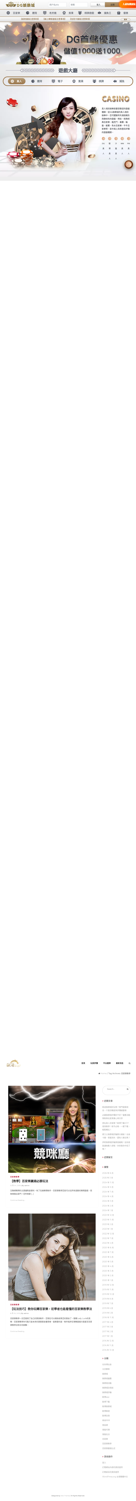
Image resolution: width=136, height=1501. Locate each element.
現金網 (105, 1425)
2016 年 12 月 (108, 1341)
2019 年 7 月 (107, 1303)
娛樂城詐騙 (107, 1392)
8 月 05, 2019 (15, 1313)
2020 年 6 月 (107, 1257)
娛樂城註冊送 (107, 1388)
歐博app (105, 1397)
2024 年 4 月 (107, 1196)
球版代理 (106, 1429)
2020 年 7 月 (108, 1252)
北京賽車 (106, 1369)
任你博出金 (107, 1364)
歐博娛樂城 (107, 1406)
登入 (104, 1462)
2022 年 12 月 (108, 1234)
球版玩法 (106, 1434)
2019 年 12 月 (108, 1285)
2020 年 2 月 (107, 1275)
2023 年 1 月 (107, 1229)
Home (104, 1073)
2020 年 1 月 (107, 1280)
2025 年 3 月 (107, 1178)
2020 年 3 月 (107, 1271)
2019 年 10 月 (108, 1294)
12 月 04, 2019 (15, 1185)
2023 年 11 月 (108, 1219)
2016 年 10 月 (108, 1350)
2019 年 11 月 (108, 1289)
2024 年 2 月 (107, 1206)
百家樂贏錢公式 (108, 1448)
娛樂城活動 (107, 1383)
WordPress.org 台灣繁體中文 (115, 1476)
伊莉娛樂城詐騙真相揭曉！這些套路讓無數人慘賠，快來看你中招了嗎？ (116, 1145)
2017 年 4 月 (107, 1322)
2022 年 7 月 (107, 1238)
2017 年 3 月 (107, 1327)
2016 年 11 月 (107, 1345)
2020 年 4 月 (108, 1266)
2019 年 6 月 (107, 1308)
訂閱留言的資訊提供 (110, 1472)
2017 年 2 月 (107, 1331)
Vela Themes (65, 1496)
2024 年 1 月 (107, 1210)
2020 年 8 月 (108, 1247)
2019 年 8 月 (107, 1299)
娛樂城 (105, 1374)
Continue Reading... (17, 1200)
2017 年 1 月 (107, 1336)
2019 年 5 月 (107, 1313)
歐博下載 (106, 1402)
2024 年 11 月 (108, 1182)
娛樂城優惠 (107, 1378)
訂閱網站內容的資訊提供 (112, 1467)
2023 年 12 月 (108, 1215)
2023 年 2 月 (107, 1224)
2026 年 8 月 (107, 1173)
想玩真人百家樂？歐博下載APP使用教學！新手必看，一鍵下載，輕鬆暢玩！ (116, 1126)
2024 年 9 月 (107, 1187)
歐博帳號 (106, 1411)
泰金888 (106, 1420)
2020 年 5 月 (107, 1261)
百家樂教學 (15, 1177)
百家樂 (105, 1439)
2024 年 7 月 (107, 1192)
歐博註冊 (106, 1415)
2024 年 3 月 (107, 1201)
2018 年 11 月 (108, 1317)
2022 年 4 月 (107, 1243)
